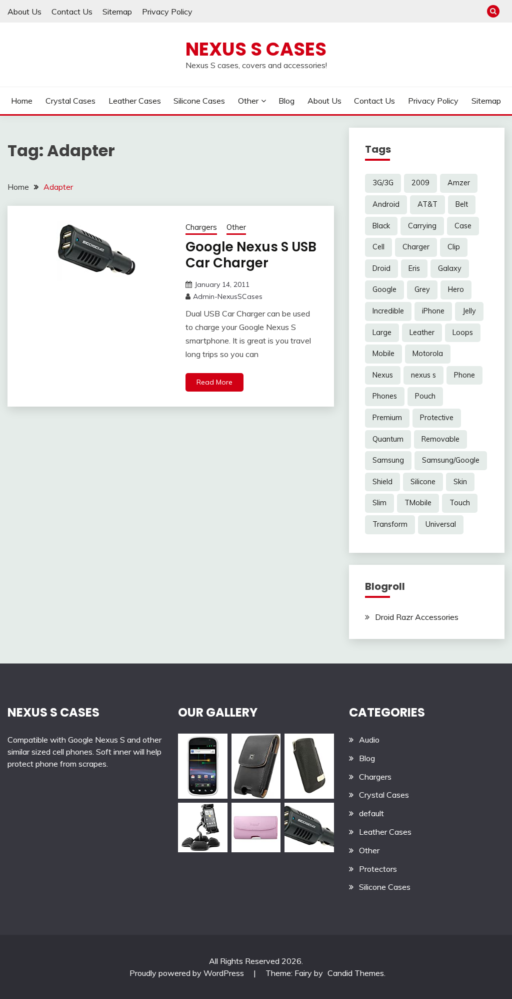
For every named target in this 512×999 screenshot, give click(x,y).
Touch (460, 502)
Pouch (425, 396)
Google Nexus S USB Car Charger (251, 255)
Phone (464, 375)
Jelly (469, 310)
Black (381, 225)
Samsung (388, 460)
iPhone (433, 310)
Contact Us (72, 12)
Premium (387, 417)
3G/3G (383, 182)
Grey (422, 289)
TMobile (418, 502)
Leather (422, 332)
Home (21, 101)
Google (384, 289)
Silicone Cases (199, 101)
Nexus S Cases (256, 49)
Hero (456, 289)
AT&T (428, 204)
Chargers (201, 227)
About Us (25, 12)
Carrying (422, 225)
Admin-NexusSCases (227, 296)
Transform (390, 524)
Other (248, 101)
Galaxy (450, 268)
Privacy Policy (167, 12)
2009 (421, 182)
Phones (384, 396)
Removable (441, 439)
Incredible (388, 310)
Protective (437, 417)
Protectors (378, 869)
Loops (462, 332)
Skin (460, 481)
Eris (414, 268)
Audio (369, 740)
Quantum (388, 439)
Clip (454, 246)
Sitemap (117, 12)
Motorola (427, 353)
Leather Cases (134, 101)
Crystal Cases (71, 101)
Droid (381, 268)
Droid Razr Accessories (416, 617)
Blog (286, 101)
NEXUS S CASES (54, 712)
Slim (379, 502)
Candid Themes (356, 973)
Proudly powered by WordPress (188, 973)
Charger (416, 246)
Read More (214, 382)
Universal (441, 524)
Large (382, 332)
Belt (462, 204)
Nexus (382, 375)
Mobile (383, 353)
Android (386, 204)
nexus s (423, 375)
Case (463, 225)
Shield (382, 481)
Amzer (459, 182)
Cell (378, 246)
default (371, 813)
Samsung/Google (451, 460)
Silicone (423, 481)
